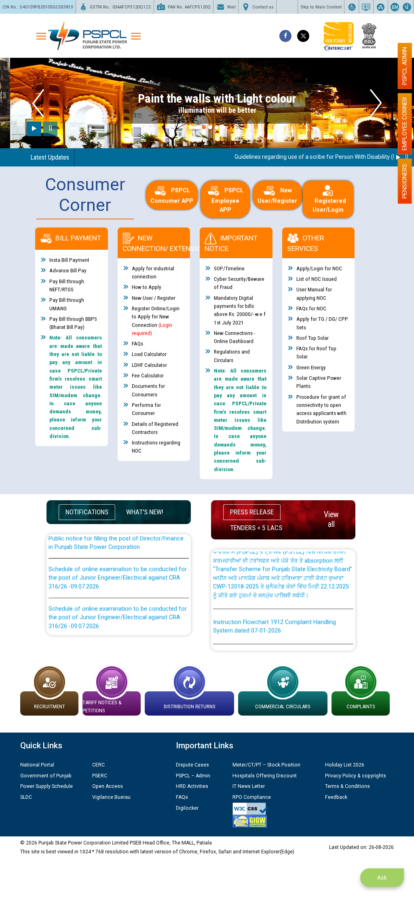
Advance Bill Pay (68, 270)
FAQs (137, 343)
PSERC (99, 776)
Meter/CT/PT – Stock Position (266, 765)
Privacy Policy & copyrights (355, 776)
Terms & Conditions (347, 786)
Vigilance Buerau (111, 797)
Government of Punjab (46, 776)
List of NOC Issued (316, 279)
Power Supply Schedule (46, 786)
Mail (231, 7)
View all (331, 519)
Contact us (263, 7)
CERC (98, 765)
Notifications (86, 512)
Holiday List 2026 (344, 765)
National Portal (37, 765)
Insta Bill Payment (69, 260)
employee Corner (404, 123)
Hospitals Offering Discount (264, 776)
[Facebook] (285, 36)
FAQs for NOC (311, 308)
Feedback (336, 797)
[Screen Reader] (366, 6)
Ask (382, 877)
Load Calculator (149, 354)
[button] (191, 127)
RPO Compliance (251, 797)
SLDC (26, 797)
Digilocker (187, 808)
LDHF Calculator (149, 365)
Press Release (252, 512)
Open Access (107, 786)
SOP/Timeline (229, 268)
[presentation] (38, 103)
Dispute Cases (192, 765)
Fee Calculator (148, 375)
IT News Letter (248, 786)
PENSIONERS (404, 181)
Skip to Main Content (321, 7)
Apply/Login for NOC (319, 268)
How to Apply (146, 287)
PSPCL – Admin (193, 776)
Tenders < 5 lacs (256, 528)
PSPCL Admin (404, 66)
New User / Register (153, 298)
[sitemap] (380, 6)
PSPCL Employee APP (227, 200)
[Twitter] (303, 36)
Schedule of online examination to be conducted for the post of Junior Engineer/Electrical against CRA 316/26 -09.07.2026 (118, 566)
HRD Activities (192, 786)
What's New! (144, 512)
